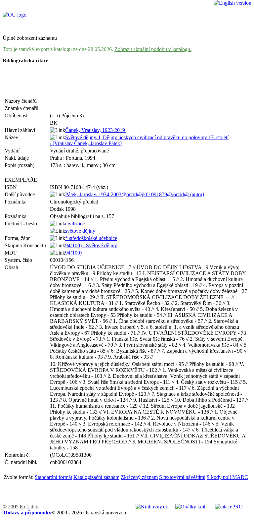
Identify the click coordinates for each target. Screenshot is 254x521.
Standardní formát (53, 477)
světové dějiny (80, 231)
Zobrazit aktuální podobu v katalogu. (152, 49)
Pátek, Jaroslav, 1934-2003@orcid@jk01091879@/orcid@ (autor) (134, 194)
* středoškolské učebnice (91, 238)
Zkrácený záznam (139, 477)
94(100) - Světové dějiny (91, 245)
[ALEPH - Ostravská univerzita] (14, 15)
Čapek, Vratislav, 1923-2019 (95, 130)
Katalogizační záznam (96, 477)
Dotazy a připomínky (27, 512)
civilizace (75, 223)
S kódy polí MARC (227, 477)
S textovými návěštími (182, 477)
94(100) (73, 253)
